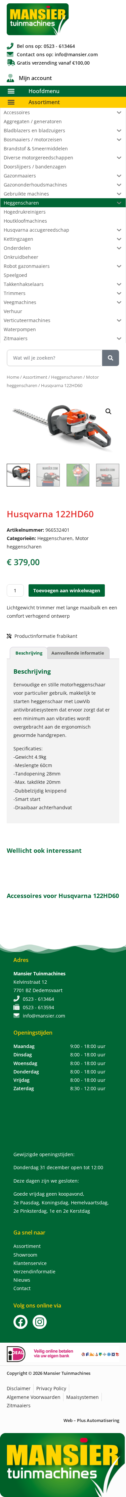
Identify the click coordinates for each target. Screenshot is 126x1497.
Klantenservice (30, 1263)
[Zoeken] (110, 358)
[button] (10, 91)
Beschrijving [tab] (28, 653)
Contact (22, 1288)
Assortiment (44, 102)
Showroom (25, 1255)
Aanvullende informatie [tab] (77, 653)
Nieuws (21, 1280)
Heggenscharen (66, 377)
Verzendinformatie (34, 1271)
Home (13, 377)
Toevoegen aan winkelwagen (66, 590)
